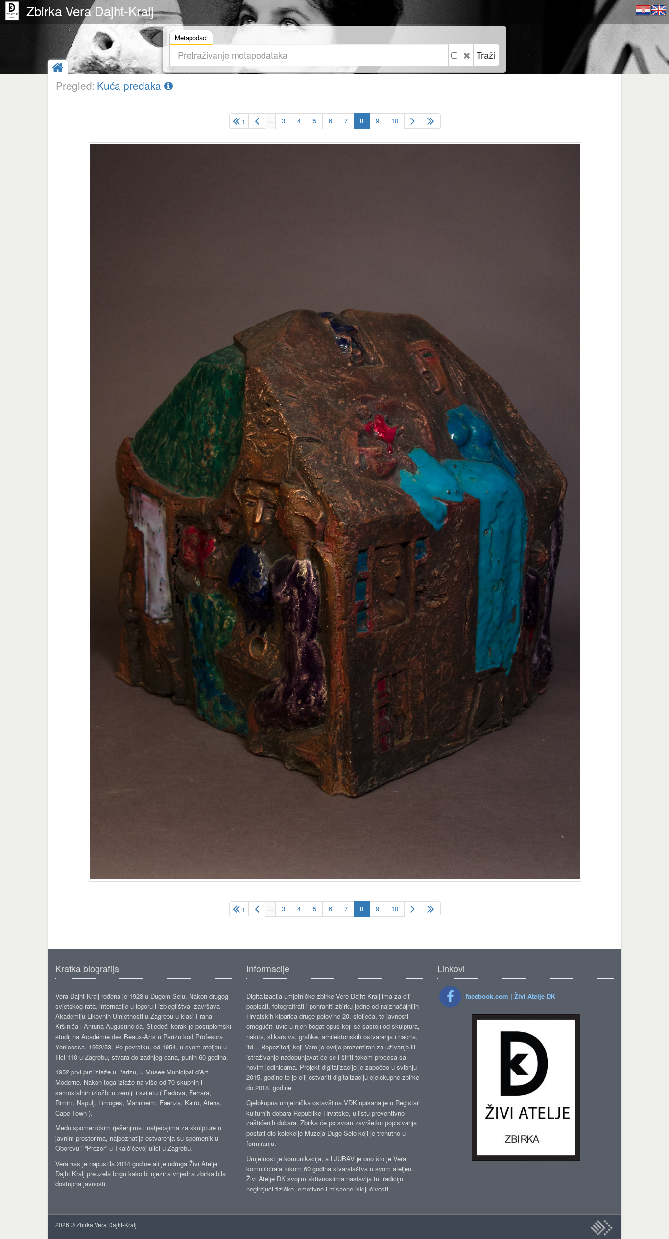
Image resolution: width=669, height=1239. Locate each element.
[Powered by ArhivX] (601, 1228)
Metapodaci (191, 37)
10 (394, 120)
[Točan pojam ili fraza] (454, 55)
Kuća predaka (130, 85)
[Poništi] (467, 55)
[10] (431, 121)
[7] (256, 121)
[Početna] (58, 68)
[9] (412, 121)
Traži (486, 54)
